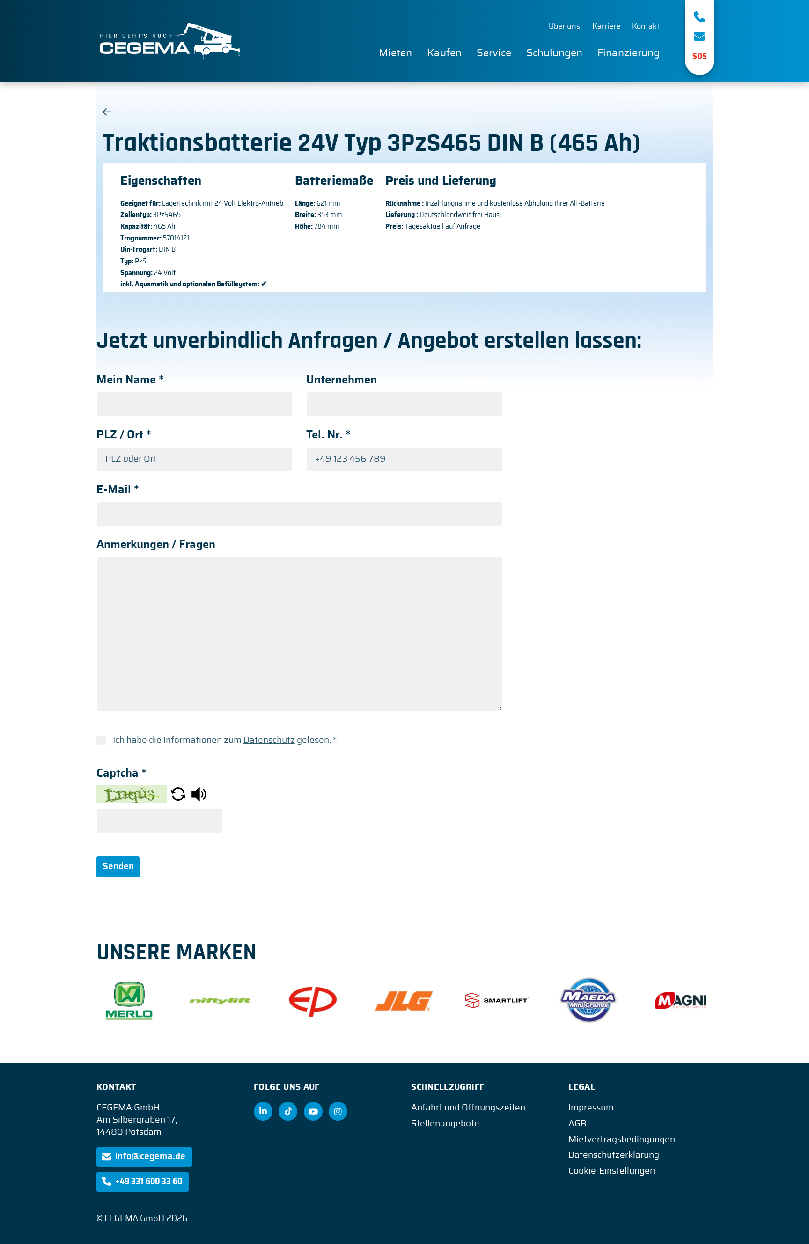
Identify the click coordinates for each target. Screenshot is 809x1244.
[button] (178, 793)
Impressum (591, 1107)
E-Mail (117, 489)
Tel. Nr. (328, 435)
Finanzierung (628, 53)
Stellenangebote (445, 1123)
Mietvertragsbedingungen (621, 1139)
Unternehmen (341, 380)
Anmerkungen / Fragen (155, 544)
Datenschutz (269, 740)
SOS (699, 56)
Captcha (121, 773)
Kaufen (444, 53)
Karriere (606, 26)
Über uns (564, 26)
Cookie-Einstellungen (611, 1171)
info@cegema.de (150, 1156)
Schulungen (554, 53)
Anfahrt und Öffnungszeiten (468, 1107)
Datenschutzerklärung (613, 1155)
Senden (118, 866)
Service (494, 53)
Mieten (395, 53)
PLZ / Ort (123, 435)
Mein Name (130, 380)
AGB (577, 1123)
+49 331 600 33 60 (148, 1181)
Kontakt (646, 26)
